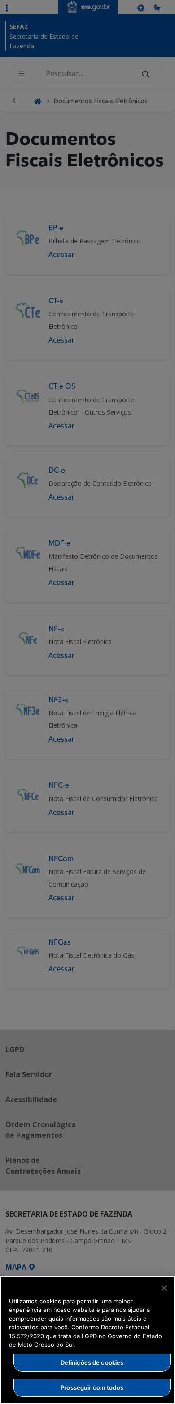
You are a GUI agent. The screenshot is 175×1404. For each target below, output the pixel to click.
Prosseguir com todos (92, 1387)
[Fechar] (164, 1288)
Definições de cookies (92, 1362)
